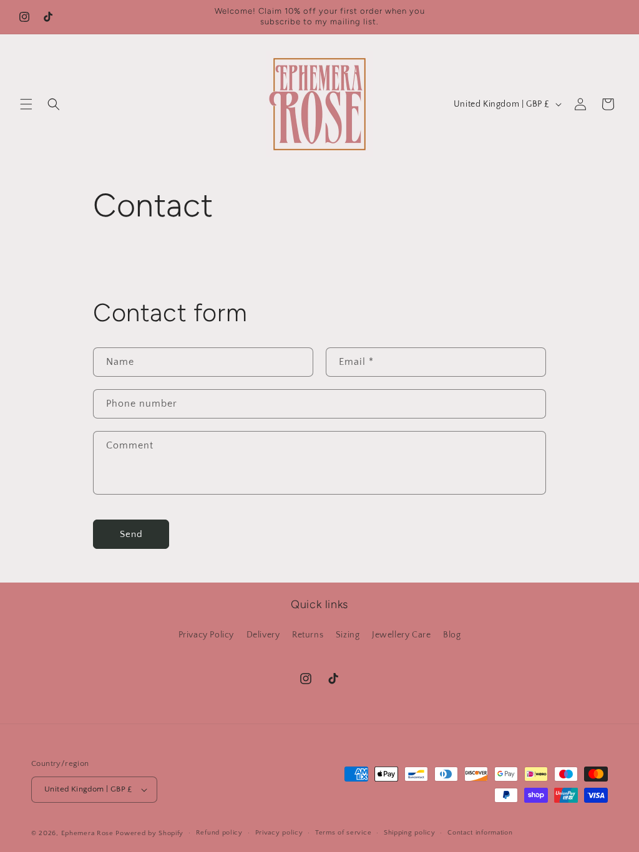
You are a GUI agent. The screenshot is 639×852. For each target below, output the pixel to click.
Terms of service (343, 832)
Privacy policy (279, 832)
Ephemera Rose (87, 833)
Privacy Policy (206, 635)
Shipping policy (410, 832)
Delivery (263, 635)
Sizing (348, 635)
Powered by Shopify (149, 833)
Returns (307, 635)
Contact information (479, 832)
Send (131, 534)
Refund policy (219, 832)
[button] (26, 104)
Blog (452, 635)
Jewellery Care (401, 635)
